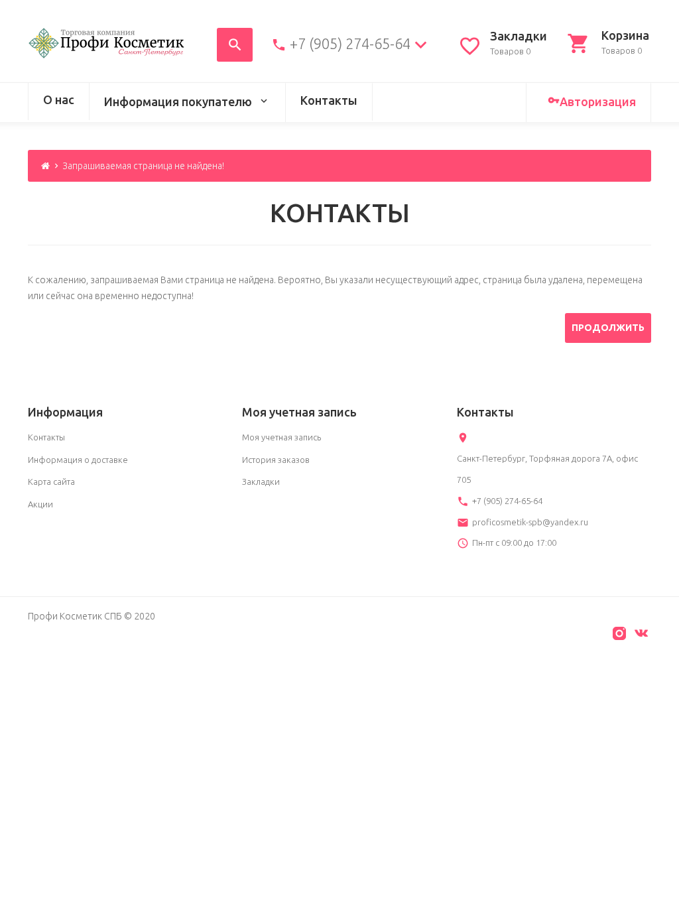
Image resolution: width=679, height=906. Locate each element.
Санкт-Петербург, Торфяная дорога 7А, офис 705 (547, 469)
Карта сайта (51, 481)
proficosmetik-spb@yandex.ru (530, 522)
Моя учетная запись (281, 437)
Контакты (328, 100)
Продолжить (608, 327)
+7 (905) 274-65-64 (350, 44)
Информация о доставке (78, 459)
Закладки (261, 481)
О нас (58, 99)
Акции (40, 504)
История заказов (276, 459)
